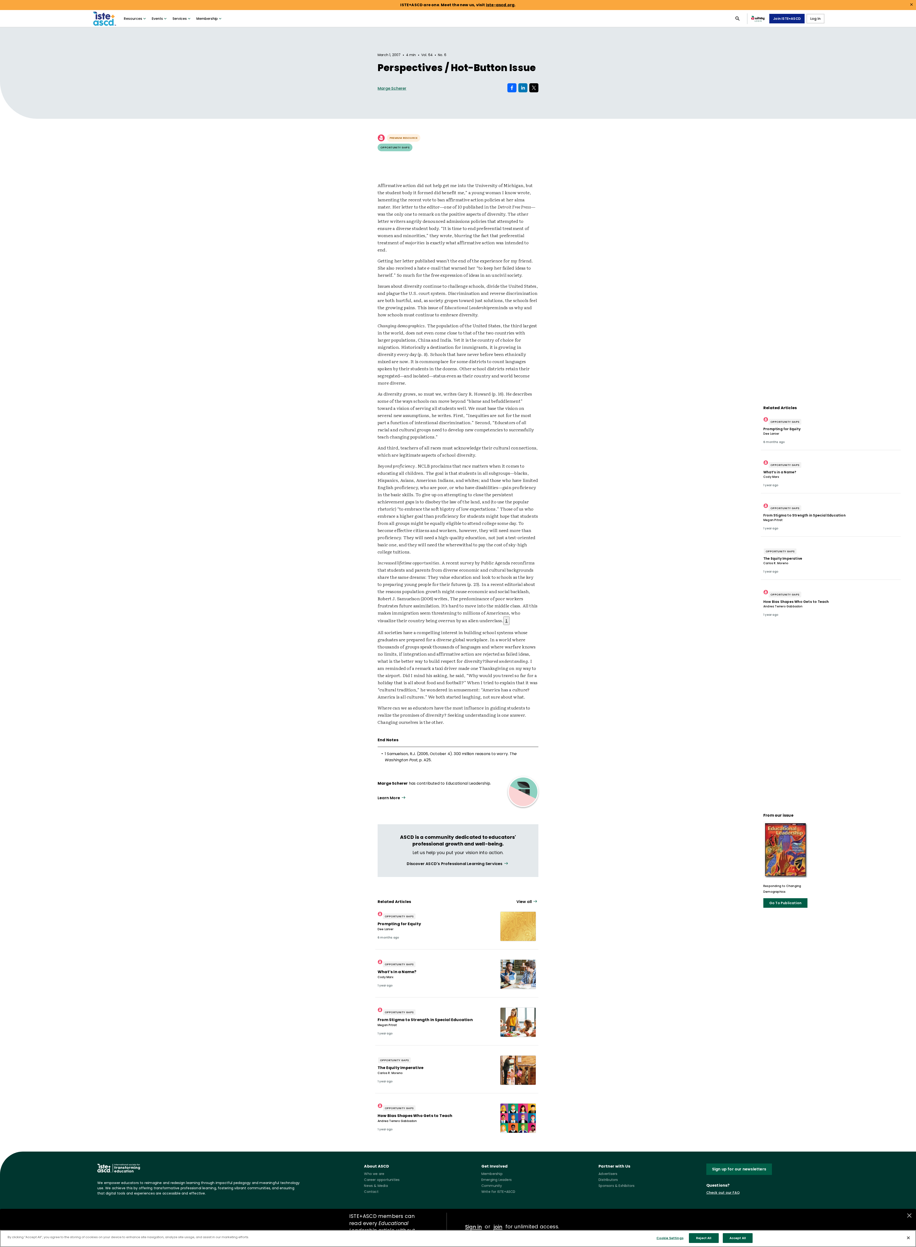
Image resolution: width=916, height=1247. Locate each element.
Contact (371, 1191)
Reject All (703, 1238)
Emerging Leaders (496, 1179)
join (497, 1226)
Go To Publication (785, 903)
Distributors (608, 1179)
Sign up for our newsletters (739, 1169)
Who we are (374, 1173)
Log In (815, 18)
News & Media (376, 1185)
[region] (458, 1238)
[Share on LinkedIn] (522, 87)
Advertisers (608, 1173)
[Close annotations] (909, 1215)
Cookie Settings (669, 1238)
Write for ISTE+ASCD (498, 1191)
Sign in (473, 1226)
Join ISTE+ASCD (787, 18)
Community (491, 1185)
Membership (207, 18)
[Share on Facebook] (511, 87)
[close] (911, 4)
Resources (133, 18)
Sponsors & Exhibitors (617, 1185)
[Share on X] (533, 87)
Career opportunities (382, 1179)
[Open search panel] (737, 18)
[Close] (908, 1237)
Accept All (737, 1238)
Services (179, 18)
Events (157, 18)
